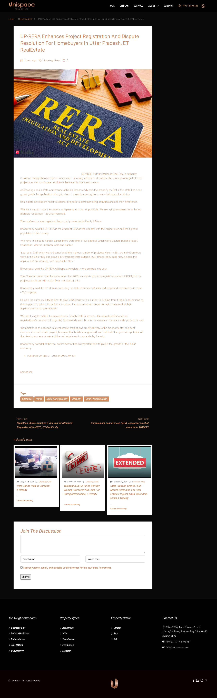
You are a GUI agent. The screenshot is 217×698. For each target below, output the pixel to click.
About (151, 6)
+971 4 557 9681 (190, 6)
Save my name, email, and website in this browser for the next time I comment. (67, 567)
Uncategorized (25, 19)
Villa (64, 633)
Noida (39, 398)
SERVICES (138, 6)
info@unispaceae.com (177, 647)
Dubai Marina (18, 639)
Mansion (66, 650)
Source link (26, 371)
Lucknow (27, 398)
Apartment (68, 627)
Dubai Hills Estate (20, 633)
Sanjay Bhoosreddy (56, 398)
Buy (116, 633)
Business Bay (18, 627)
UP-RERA (76, 398)
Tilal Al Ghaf (17, 645)
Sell (115, 639)
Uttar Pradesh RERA (96, 398)
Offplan (124, 6)
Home (112, 6)
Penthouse (68, 645)
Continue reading (25, 500)
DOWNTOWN (17, 650)
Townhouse (68, 639)
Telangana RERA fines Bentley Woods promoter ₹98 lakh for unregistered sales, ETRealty (82, 490)
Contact (168, 6)
